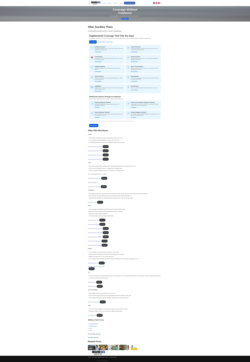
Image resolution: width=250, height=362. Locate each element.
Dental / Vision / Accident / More (105, 41)
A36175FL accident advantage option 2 (95, 150)
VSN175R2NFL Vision (92, 315)
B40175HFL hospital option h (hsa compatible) (96, 266)
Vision (90, 330)
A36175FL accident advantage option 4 (95, 159)
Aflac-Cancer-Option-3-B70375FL (94, 186)
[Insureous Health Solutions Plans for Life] (94, 3)
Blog (121, 3)
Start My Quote (93, 125)
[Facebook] (154, 3)
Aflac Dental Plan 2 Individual (93, 224)
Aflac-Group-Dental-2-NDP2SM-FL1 (94, 245)
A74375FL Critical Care (92, 202)
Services (89, 357)
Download (105, 146)
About (93, 357)
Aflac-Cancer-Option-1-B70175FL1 (94, 178)
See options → (98, 107)
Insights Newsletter (100, 357)
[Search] (160, 3)
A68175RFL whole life (92, 286)
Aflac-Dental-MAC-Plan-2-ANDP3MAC (95, 232)
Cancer (90, 328)
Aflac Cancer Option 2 (92, 182)
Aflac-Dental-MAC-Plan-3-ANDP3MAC (95, 236)
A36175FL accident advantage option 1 (95, 146)
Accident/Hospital (93, 326)
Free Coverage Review (130, 3)
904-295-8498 (114, 357)
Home (104, 3)
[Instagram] (159, 3)
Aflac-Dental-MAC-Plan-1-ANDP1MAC (95, 228)
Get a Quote (93, 41)
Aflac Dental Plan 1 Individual (93, 220)
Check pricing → (98, 51)
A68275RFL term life (91, 282)
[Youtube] (156, 3)
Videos (106, 357)
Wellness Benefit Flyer (94, 323)
